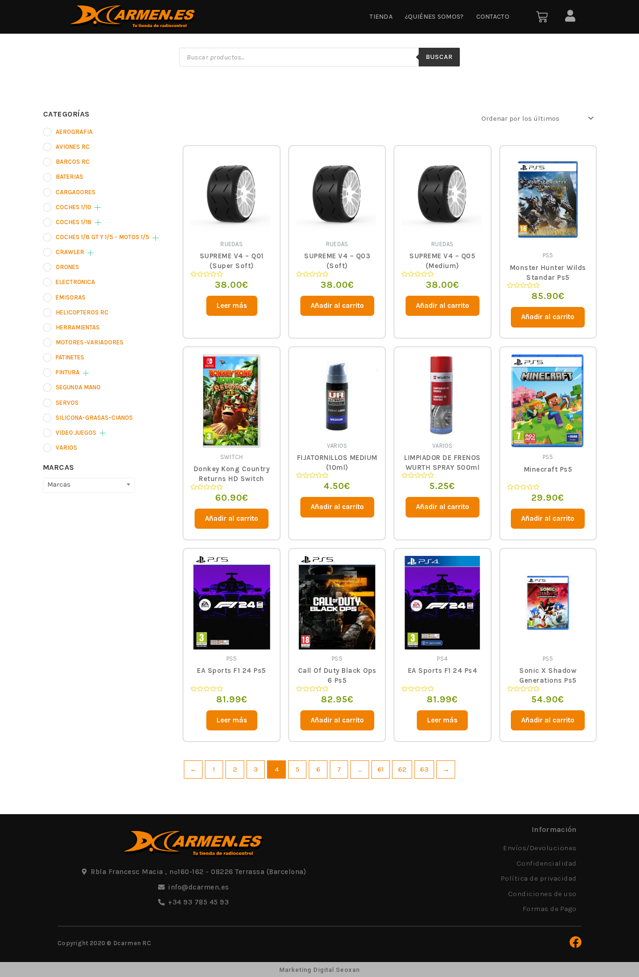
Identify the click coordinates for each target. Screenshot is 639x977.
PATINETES (70, 357)
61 (381, 769)
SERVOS (67, 402)
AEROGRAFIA (74, 131)
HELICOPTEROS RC (82, 312)
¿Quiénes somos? (434, 17)
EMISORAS (71, 297)
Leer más (232, 305)
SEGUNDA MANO (78, 387)
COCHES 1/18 (74, 222)
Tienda (381, 17)
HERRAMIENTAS (78, 327)
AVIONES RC (73, 146)
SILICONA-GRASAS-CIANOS (94, 417)
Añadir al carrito (337, 305)
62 (402, 769)
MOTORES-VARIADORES (89, 342)
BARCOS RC (73, 161)
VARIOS (66, 447)
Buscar (439, 57)
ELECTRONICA (75, 281)
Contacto (492, 17)
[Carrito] (542, 17)
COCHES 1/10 (73, 207)
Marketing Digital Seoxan (319, 969)
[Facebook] (575, 942)
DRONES (67, 266)
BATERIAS (69, 176)
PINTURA (68, 372)
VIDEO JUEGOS (76, 432)
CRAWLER (70, 251)
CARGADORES (75, 192)
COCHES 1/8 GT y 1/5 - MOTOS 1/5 (102, 237)
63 (424, 769)
